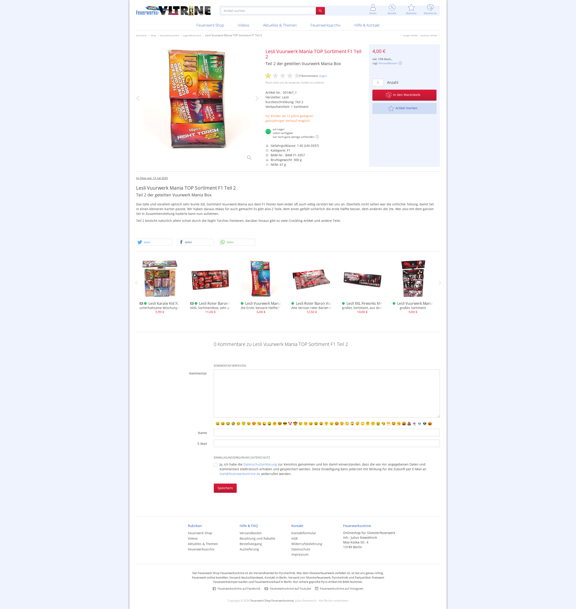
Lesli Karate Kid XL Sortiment (172, 303)
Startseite (141, 35)
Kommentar (198, 373)
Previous (136, 282)
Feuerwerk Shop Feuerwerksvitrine (272, 600)
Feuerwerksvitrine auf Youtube (290, 588)
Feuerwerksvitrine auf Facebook (238, 588)
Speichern (225, 488)
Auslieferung (249, 549)
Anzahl (392, 82)
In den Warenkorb (406, 95)
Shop (153, 35)
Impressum (299, 554)
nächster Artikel (428, 35)
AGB (294, 538)
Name (202, 433)
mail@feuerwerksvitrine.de (240, 474)
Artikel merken (407, 108)
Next (439, 282)
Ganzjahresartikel (169, 35)
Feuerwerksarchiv (325, 25)
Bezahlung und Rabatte (257, 538)
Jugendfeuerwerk (192, 35)
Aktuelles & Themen (280, 25)
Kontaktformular (303, 533)
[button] (154, 242)
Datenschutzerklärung (260, 464)
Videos (243, 25)
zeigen (323, 76)
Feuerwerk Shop (210, 25)
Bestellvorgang (251, 544)
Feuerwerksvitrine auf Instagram (341, 588)
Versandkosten (388, 63)
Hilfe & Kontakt (367, 25)
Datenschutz (300, 549)
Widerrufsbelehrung (306, 544)
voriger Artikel (410, 35)
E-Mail (202, 443)
